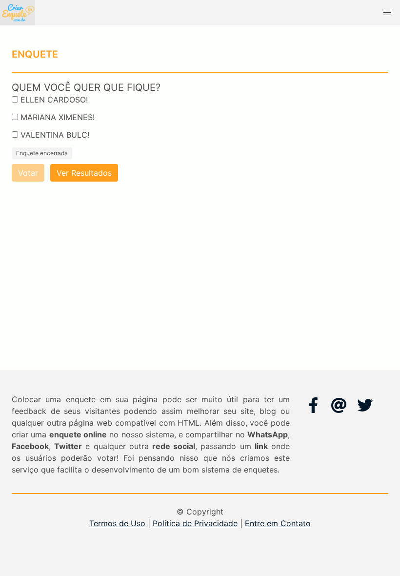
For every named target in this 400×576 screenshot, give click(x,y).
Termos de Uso (117, 523)
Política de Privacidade (195, 523)
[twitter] (365, 405)
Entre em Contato (278, 523)
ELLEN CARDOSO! (54, 99)
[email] (339, 405)
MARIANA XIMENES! (57, 117)
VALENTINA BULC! (54, 135)
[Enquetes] (17, 12)
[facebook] (313, 405)
